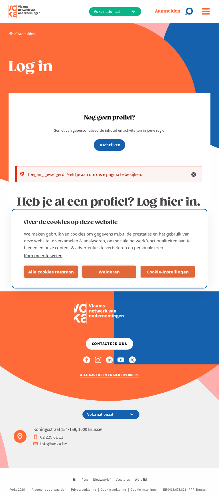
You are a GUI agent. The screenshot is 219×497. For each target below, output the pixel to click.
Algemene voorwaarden (49, 489)
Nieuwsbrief (102, 479)
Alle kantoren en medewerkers (109, 375)
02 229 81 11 (51, 437)
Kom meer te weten (43, 255)
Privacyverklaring (83, 489)
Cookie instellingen (145, 489)
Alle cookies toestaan (51, 272)
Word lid (141, 479)
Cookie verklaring (113, 489)
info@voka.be (53, 444)
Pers (85, 479)
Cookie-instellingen (168, 272)
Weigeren (109, 272)
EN (74, 479)
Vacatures (123, 479)
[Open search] (191, 11)
